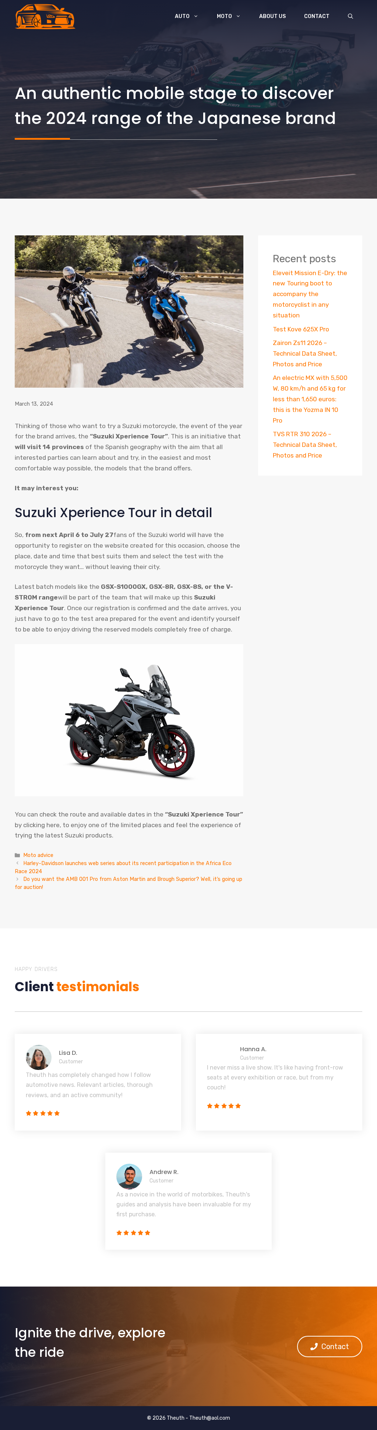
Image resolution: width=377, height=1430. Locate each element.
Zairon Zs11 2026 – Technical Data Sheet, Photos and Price (305, 353)
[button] (350, 16)
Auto (182, 16)
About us (272, 16)
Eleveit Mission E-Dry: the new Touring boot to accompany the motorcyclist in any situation (310, 294)
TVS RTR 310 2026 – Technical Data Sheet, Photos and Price (305, 444)
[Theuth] (45, 16)
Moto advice (38, 855)
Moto (224, 16)
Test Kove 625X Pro (301, 329)
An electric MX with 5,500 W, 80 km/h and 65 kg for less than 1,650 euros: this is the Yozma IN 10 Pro (310, 399)
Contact (317, 16)
